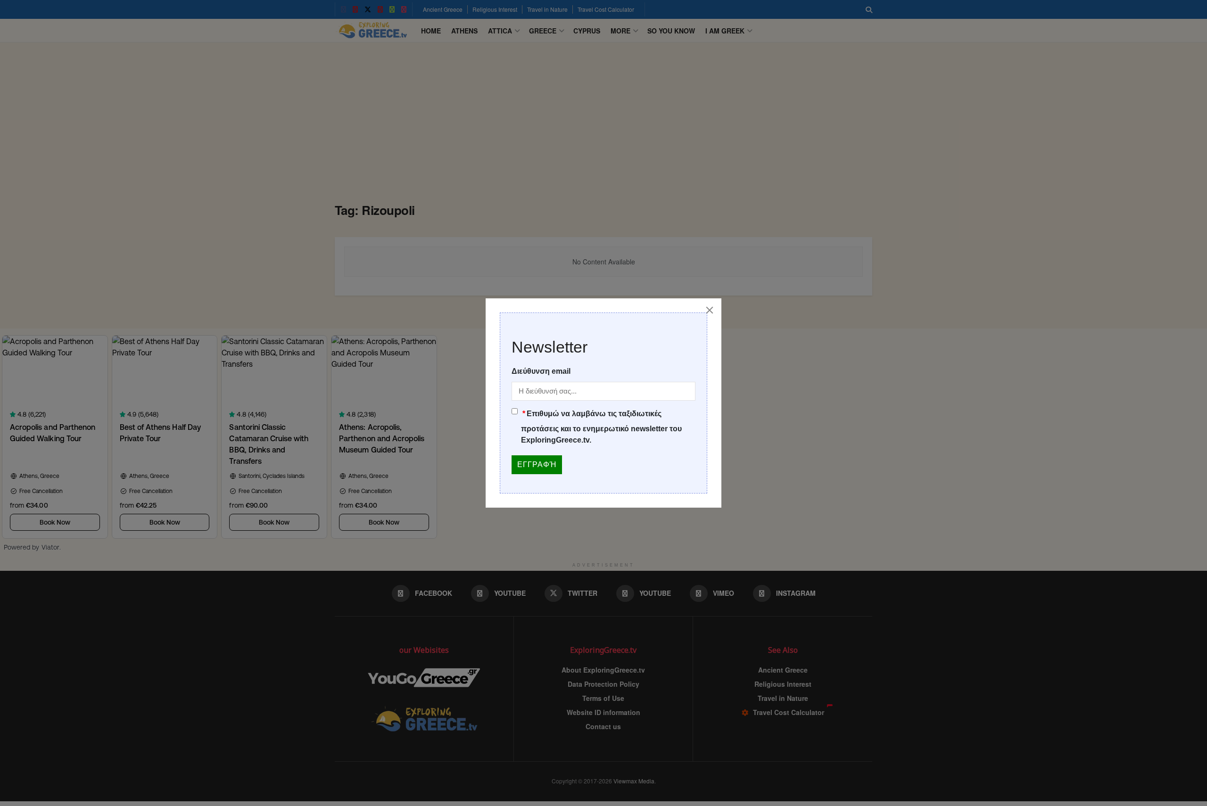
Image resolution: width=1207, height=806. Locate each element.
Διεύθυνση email (541, 371)
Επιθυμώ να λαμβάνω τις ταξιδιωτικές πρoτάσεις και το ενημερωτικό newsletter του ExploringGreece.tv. (601, 427)
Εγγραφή (536, 465)
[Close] (710, 310)
